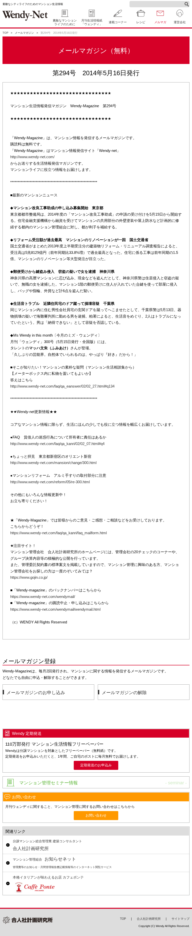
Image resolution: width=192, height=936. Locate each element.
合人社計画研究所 (47, 845)
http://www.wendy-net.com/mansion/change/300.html (53, 463)
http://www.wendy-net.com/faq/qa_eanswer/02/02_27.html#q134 (62, 386)
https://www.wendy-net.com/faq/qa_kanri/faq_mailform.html (58, 533)
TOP (5, 32)
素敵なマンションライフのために (65, 22)
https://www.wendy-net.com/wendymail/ (42, 596)
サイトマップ (181, 919)
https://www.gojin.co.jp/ (29, 577)
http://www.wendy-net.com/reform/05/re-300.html (50, 482)
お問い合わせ (96, 815)
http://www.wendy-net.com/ (32, 157)
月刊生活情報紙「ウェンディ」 (91, 22)
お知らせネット (62, 863)
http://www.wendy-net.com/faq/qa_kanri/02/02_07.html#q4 (57, 444)
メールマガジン (24, 32)
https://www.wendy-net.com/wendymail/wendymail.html (55, 609)
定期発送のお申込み (96, 765)
